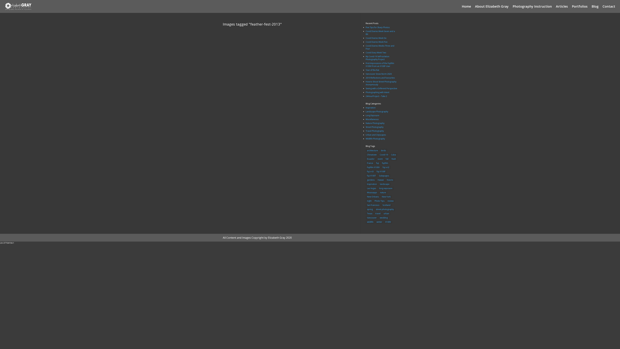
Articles (562, 7)
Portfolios (580, 7)
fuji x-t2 (386, 167)
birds (383, 150)
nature (383, 192)
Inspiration (371, 107)
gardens (371, 180)
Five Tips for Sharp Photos (378, 27)
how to (390, 180)
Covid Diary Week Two (376, 52)
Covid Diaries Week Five (377, 42)
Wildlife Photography (375, 138)
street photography (385, 209)
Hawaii (381, 180)
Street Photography (374, 127)
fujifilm (385, 163)
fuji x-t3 (370, 171)
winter (379, 222)
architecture (372, 150)
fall (387, 159)
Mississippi (372, 192)
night (369, 201)
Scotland (386, 205)
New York (386, 196)
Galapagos (384, 175)
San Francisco (373, 205)
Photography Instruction (532, 7)
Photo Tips (379, 201)
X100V (388, 222)
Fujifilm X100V (373, 167)
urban (386, 213)
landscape (384, 184)
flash (394, 159)
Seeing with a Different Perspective (381, 88)
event (380, 159)
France (370, 163)
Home (466, 7)
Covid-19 (384, 154)
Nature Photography (375, 123)
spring (370, 209)
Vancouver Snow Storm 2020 (379, 74)
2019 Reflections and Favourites (380, 77)
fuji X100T (371, 175)
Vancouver (372, 217)
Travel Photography (375, 131)
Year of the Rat (372, 70)
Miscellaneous (372, 119)
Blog (595, 7)
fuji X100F (381, 171)
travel (378, 213)
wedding (384, 217)
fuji (377, 163)
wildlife (370, 222)
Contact (609, 7)
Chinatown (372, 154)
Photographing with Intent (377, 92)
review (390, 201)
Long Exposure (372, 115)
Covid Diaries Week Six (376, 38)
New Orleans (373, 196)
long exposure (385, 188)
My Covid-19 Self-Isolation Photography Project (377, 58)
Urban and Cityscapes (376, 134)
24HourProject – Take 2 (376, 96)
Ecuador (371, 159)
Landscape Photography (377, 111)
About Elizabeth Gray (492, 7)
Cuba (393, 154)
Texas (369, 213)
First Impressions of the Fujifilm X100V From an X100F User (380, 65)
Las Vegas (371, 188)
